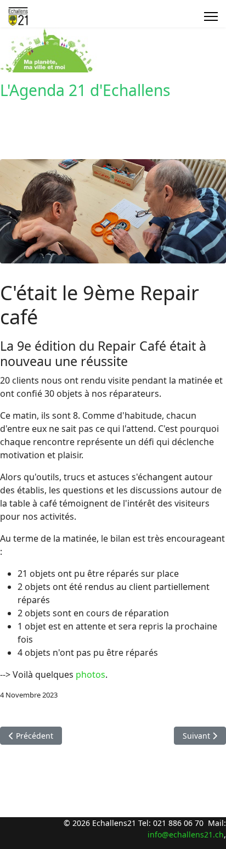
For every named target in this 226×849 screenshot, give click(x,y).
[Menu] (211, 16)
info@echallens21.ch (186, 834)
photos (90, 674)
